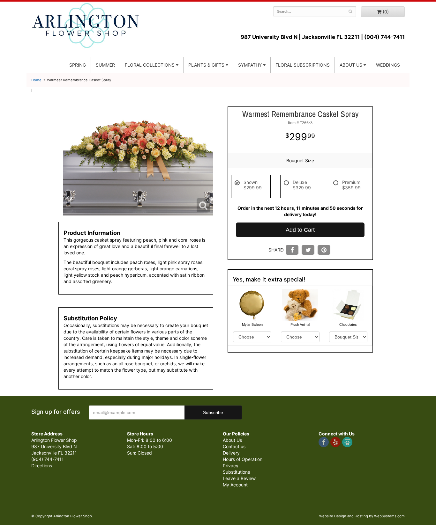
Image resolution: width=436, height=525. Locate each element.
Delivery (231, 453)
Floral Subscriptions (302, 65)
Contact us (234, 446)
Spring (77, 65)
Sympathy (250, 65)
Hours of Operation (242, 459)
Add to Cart (300, 230)
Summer (105, 65)
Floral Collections (150, 65)
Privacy (230, 465)
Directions (41, 465)
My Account (235, 484)
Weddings (388, 65)
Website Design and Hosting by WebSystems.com (362, 516)
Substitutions (236, 472)
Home (36, 80)
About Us (232, 440)
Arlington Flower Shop (85, 25)
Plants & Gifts (206, 65)
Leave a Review (239, 478)
